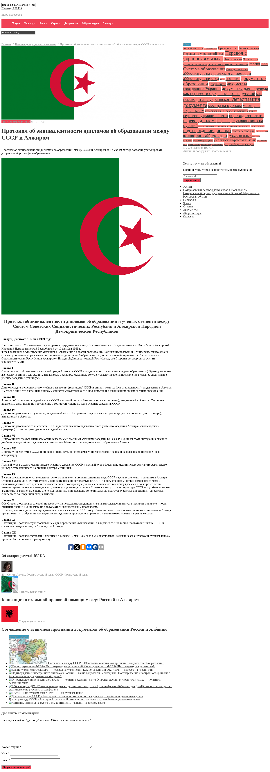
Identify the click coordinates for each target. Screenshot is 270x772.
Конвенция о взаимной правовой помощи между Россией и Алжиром (70, 599)
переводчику (257, 126)
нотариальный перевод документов (226, 110)
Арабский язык (210, 49)
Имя (5, 753)
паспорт (253, 111)
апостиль (233, 79)
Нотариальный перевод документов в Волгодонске (215, 189)
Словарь (108, 23)
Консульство (249, 48)
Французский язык (76, 574)
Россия (31, 574)
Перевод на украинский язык (203, 53)
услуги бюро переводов (239, 144)
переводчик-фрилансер (238, 126)
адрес (222, 79)
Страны (55, 23)
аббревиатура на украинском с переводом (217, 73)
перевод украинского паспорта (212, 126)
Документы (71, 23)
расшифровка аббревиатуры (205, 135)
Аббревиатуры (90, 23)
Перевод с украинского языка (215, 56)
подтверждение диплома (207, 130)
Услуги (16, 23)
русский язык (45, 574)
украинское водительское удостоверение (205, 145)
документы (217, 84)
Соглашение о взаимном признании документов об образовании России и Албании (84, 629)
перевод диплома (200, 120)
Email (5, 760)
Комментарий (11, 747)
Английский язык (193, 48)
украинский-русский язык (235, 140)
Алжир (20, 574)
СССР (58, 574)
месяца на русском (225, 105)
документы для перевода (245, 88)
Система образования (204, 68)
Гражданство (228, 48)
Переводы (29, 23)
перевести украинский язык (205, 115)
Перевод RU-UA (11, 8)
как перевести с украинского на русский (219, 93)
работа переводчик (243, 131)
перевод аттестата (246, 115)
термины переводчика (203, 140)
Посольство (233, 59)
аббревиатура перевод (201, 79)
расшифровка (262, 131)
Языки (43, 23)
